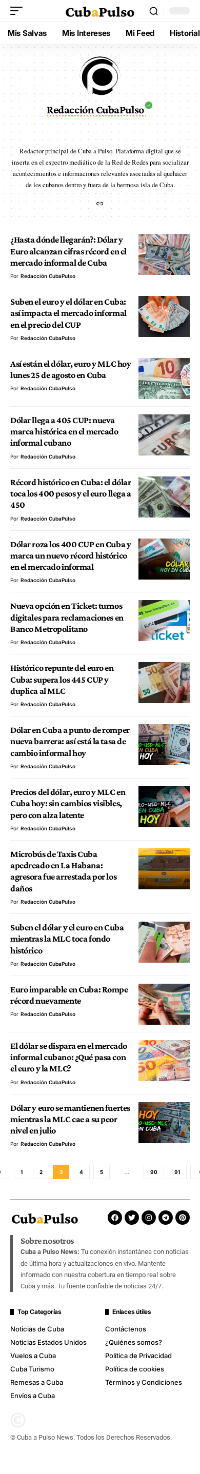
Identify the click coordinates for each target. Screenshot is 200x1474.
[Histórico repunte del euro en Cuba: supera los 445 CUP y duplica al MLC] (164, 682)
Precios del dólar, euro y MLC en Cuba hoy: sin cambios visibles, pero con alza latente (67, 803)
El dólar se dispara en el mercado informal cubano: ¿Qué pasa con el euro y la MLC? (68, 1057)
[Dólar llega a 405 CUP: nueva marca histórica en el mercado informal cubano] (164, 434)
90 (153, 1172)
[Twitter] (132, 1217)
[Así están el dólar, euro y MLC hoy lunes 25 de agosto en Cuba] (164, 378)
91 (177, 1172)
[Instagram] (149, 1217)
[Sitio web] (100, 204)
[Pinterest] (182, 1217)
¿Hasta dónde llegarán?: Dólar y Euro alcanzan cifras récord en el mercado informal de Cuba (68, 251)
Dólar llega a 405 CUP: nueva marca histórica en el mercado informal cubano (64, 431)
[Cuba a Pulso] (100, 11)
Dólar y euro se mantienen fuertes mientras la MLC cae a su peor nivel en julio (70, 1119)
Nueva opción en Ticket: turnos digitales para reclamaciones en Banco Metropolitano (67, 617)
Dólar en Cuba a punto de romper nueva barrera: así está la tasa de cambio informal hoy (70, 741)
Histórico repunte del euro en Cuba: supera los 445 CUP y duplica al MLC (62, 679)
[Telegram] (165, 1217)
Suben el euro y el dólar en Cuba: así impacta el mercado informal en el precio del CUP (68, 313)
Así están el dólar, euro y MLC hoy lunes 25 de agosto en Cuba (70, 369)
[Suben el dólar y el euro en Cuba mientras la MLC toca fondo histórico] (164, 942)
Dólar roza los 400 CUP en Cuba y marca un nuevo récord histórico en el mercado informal (70, 555)
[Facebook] (115, 1217)
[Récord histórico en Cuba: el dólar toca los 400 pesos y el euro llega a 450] (164, 496)
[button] (19, 11)
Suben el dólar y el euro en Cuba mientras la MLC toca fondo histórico (67, 938)
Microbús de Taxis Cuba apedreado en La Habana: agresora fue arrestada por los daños (63, 871)
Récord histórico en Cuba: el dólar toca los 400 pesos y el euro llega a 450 (70, 493)
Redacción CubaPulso (48, 276)
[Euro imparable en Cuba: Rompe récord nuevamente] (164, 1004)
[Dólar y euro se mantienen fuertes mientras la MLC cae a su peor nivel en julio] (164, 1122)
